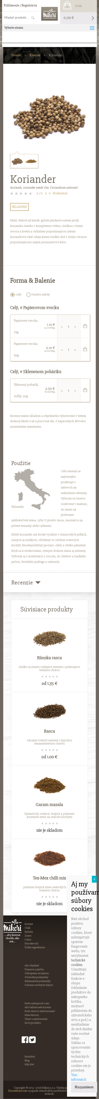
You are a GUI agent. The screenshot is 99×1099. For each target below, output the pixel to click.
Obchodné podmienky (36, 977)
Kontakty (30, 1056)
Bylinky (29, 932)
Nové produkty (33, 1023)
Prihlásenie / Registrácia (20, 5)
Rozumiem (84, 1087)
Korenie (34, 55)
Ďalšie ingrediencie (35, 947)
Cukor (28, 939)
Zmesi (28, 935)
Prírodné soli (31, 943)
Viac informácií (78, 1077)
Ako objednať (32, 965)
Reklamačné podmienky (38, 981)
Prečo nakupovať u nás (37, 1003)
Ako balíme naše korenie (38, 1007)
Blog (27, 1060)
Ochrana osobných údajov (39, 985)
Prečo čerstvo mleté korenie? (40, 1011)
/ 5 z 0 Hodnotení (52, 193)
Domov (16, 55)
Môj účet (29, 1064)
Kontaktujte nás (17, 1091)
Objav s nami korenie (36, 1019)
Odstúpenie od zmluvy (37, 973)
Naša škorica (32, 1015)
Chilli (27, 928)
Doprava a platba (34, 969)
